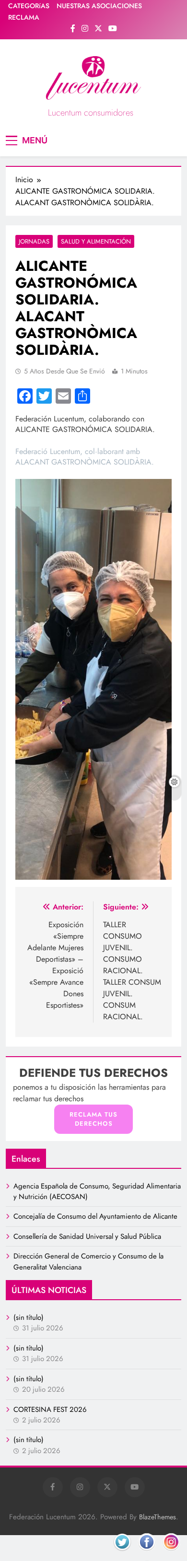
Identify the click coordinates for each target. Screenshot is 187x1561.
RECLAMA (23, 17)
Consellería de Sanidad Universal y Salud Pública (87, 1236)
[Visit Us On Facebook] (146, 1553)
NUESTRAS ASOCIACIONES (99, 6)
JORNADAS (34, 241)
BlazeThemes (157, 1517)
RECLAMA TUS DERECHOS (93, 1119)
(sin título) (28, 1317)
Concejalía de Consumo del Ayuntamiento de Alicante (95, 1216)
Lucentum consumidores (90, 112)
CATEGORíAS (28, 6)
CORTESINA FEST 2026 (50, 1409)
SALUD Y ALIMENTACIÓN (96, 241)
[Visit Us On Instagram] (171, 1553)
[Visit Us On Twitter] (122, 1553)
